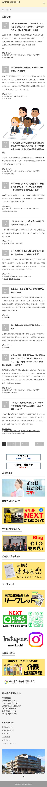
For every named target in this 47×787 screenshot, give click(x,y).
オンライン (7, 433)
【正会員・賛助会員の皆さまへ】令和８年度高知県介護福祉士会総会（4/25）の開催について (27, 406)
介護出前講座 (14, 276)
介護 (5, 57)
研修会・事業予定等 (33, 55)
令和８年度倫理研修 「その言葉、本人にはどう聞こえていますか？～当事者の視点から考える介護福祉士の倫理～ (27, 27)
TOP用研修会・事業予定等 (12, 55)
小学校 (11, 279)
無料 (8, 173)
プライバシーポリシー (8, 743)
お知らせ (24, 55)
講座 (12, 57)
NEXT (6, 99)
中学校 (6, 279)
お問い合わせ (6, 740)
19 (37, 444)
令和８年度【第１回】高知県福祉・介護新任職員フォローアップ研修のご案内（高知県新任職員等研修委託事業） (27, 187)
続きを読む (6, 53)
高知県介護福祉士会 (27, 784)
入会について (6, 736)
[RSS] (23, 776)
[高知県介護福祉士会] (11, 2)
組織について (6, 733)
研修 (8, 57)
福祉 (9, 99)
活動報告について (7, 727)
